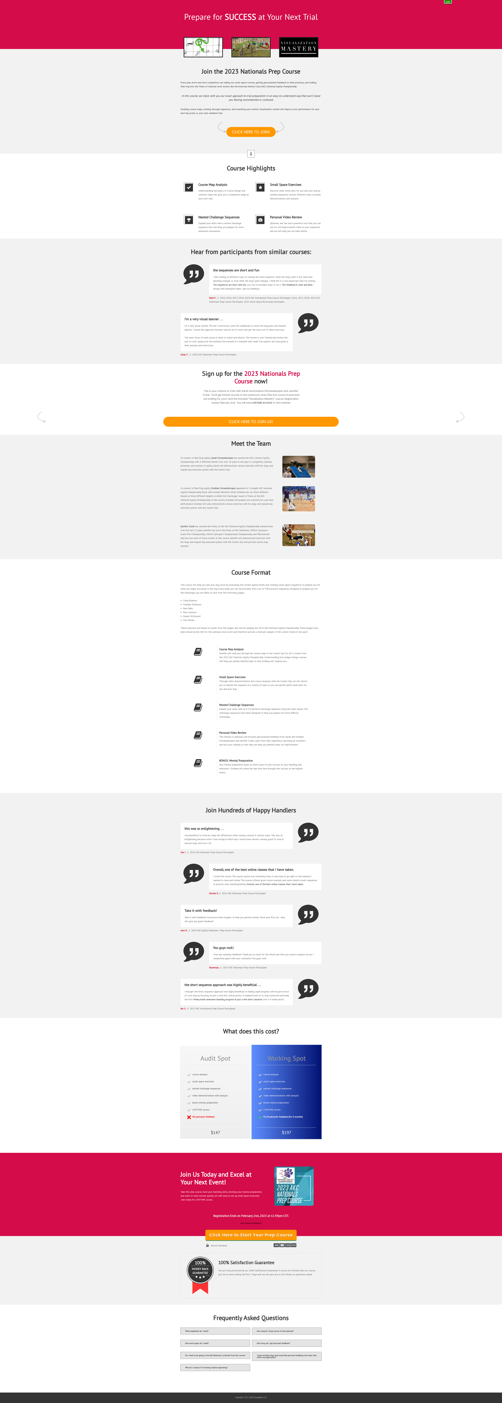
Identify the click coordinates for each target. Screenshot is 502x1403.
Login (448, 2)
